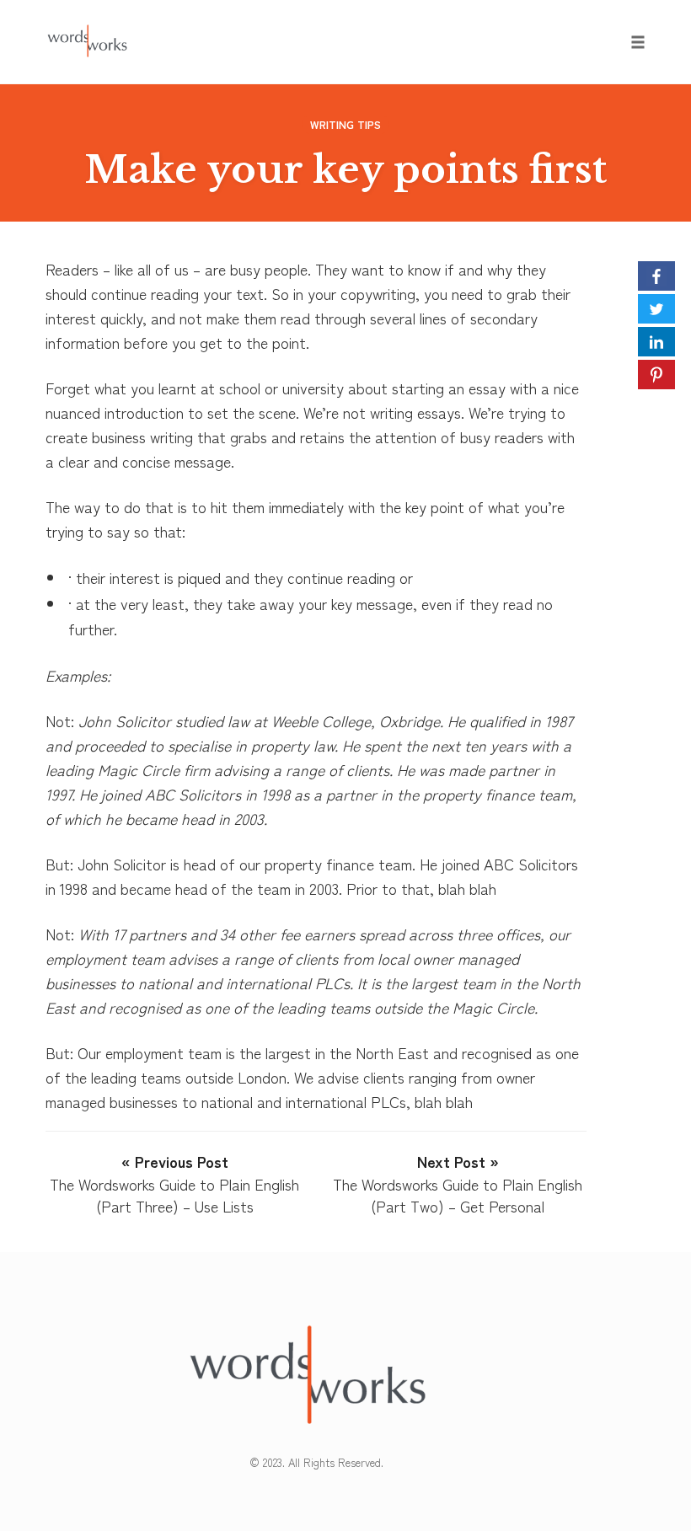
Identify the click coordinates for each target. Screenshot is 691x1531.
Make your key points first (346, 169)
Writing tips (345, 124)
